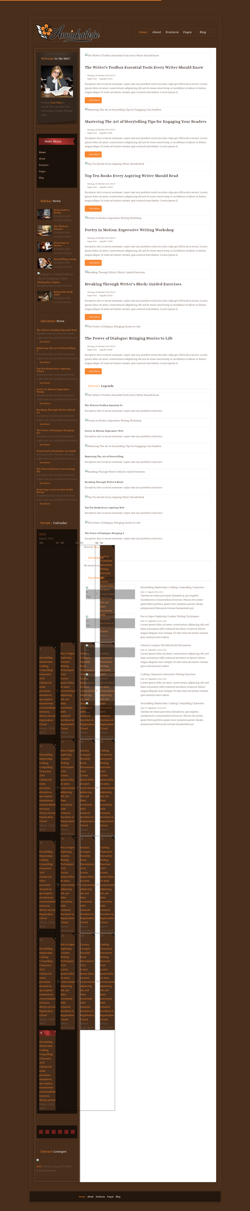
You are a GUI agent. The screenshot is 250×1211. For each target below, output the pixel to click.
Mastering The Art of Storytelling (104, 456)
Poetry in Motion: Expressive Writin (53, 391)
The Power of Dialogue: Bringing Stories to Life (129, 338)
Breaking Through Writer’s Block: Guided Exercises (133, 284)
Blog (96, 547)
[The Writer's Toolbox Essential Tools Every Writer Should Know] (86, 60)
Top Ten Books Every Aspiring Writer (53, 370)
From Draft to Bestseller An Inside (56, 451)
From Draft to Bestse (61, 211)
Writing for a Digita (48, 282)
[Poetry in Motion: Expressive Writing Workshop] (86, 222)
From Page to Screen (61, 244)
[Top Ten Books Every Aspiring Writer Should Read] (86, 168)
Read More (44, 341)
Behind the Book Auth (63, 293)
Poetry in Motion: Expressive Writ (104, 431)
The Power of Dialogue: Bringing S (104, 533)
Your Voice (56, 102)
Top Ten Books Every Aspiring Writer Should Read (131, 175)
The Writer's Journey (61, 228)
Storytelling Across (65, 259)
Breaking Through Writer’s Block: (104, 482)
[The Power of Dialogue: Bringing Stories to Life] (86, 331)
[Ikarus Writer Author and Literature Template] (68, 32)
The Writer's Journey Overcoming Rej (56, 470)
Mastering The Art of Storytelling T (56, 349)
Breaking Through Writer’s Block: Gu (56, 411)
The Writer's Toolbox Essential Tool (57, 330)
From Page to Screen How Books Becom (55, 491)
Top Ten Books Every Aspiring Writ (104, 507)
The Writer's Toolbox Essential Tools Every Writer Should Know (144, 67)
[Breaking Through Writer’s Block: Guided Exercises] (86, 276)
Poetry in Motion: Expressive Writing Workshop (129, 229)
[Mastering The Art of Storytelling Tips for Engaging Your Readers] (86, 114)
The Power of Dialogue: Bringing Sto (55, 432)
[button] (189, 32)
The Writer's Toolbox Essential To (104, 405)
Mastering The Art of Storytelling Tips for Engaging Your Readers (145, 121)
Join (39, 1166)
